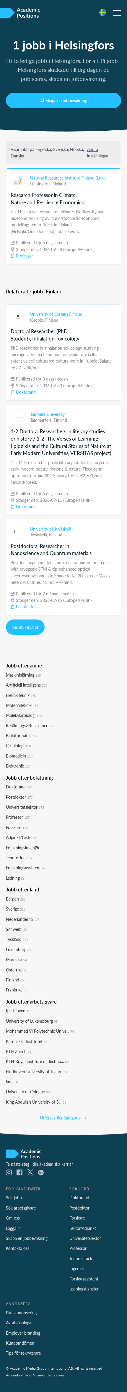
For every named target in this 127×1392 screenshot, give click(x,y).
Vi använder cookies (48, 1375)
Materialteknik (22, 705)
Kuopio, (37, 320)
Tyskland (17, 939)
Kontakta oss (17, 1248)
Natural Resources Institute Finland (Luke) (68, 178)
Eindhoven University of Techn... (37, 1071)
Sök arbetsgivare (21, 1208)
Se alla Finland (25, 627)
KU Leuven (19, 1011)
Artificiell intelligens (26, 685)
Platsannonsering (21, 1312)
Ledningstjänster (84, 1289)
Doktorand (25, 392)
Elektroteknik (21, 695)
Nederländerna (22, 919)
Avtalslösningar (19, 1322)
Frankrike (16, 990)
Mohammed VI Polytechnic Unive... (40, 1031)
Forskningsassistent (25, 868)
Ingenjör (76, 1268)
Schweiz (16, 929)
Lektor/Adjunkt (82, 1228)
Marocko (16, 959)
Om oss (13, 1218)
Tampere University (47, 414)
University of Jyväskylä (50, 529)
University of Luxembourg (32, 1021)
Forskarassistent (83, 1279)
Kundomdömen (20, 1343)
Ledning (15, 878)
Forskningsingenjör (25, 848)
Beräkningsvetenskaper (30, 725)
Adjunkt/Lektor (22, 837)
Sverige (15, 909)
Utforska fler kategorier (61, 1118)
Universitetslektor (25, 807)
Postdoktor (25, 606)
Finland (59, 184)
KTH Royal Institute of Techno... (37, 1061)
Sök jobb (14, 1197)
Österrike (16, 970)
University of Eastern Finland (56, 314)
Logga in (13, 1228)
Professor (24, 256)
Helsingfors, (41, 184)
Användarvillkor (18, 1375)
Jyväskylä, (39, 534)
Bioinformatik (21, 735)
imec (12, 1081)
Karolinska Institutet (26, 1041)
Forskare (17, 827)
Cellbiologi (18, 745)
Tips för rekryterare (23, 1353)
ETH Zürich (18, 1051)
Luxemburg (18, 949)
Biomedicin (19, 756)
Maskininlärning (23, 675)
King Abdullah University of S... (36, 1102)
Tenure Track (19, 858)
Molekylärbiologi (24, 715)
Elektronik (18, 766)
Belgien (15, 899)
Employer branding (23, 1333)
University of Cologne (28, 1091)
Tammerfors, (42, 420)
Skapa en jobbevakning (66, 100)
